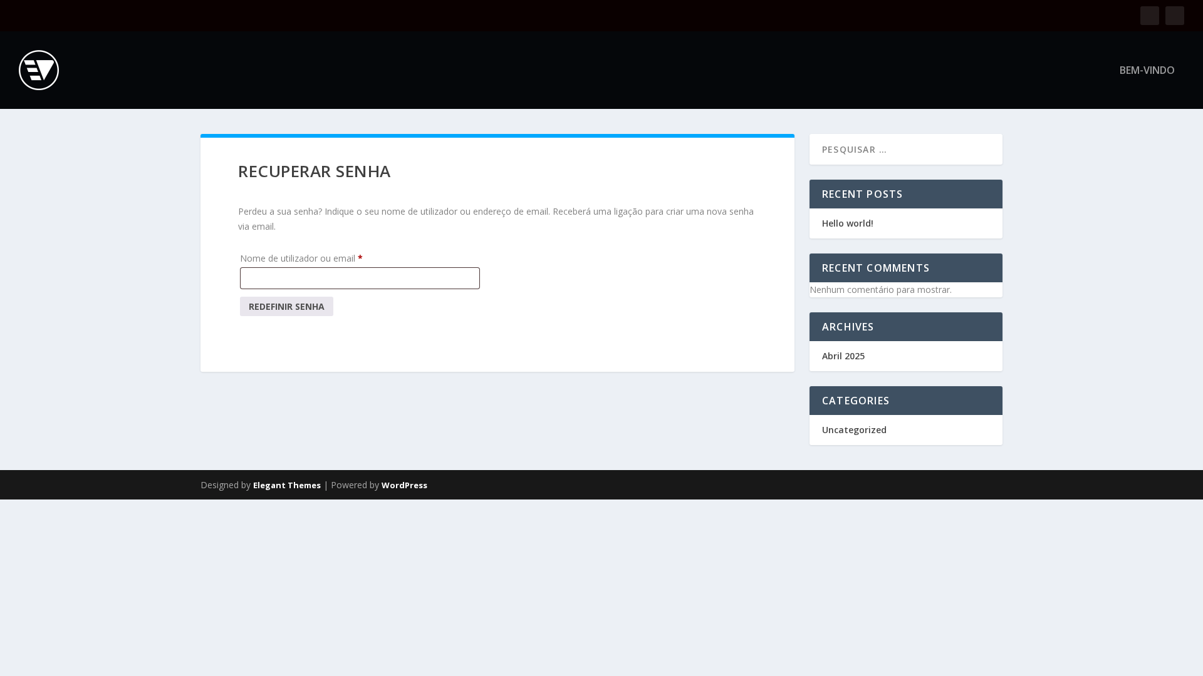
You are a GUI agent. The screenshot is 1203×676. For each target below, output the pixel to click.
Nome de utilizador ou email (324, 258)
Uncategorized (854, 430)
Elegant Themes (287, 485)
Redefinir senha (287, 306)
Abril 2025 (843, 356)
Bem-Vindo (1147, 71)
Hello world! (847, 223)
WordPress (404, 485)
